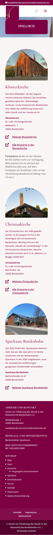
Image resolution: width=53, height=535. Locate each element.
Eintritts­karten (14, 479)
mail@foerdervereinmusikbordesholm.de (25, 428)
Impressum (13, 491)
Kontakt (11, 487)
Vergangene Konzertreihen (25, 471)
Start (9, 464)
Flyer (9, 460)
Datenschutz (25, 516)
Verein (10, 483)
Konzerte (11, 468)
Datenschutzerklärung (18, 495)
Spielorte (11, 475)
